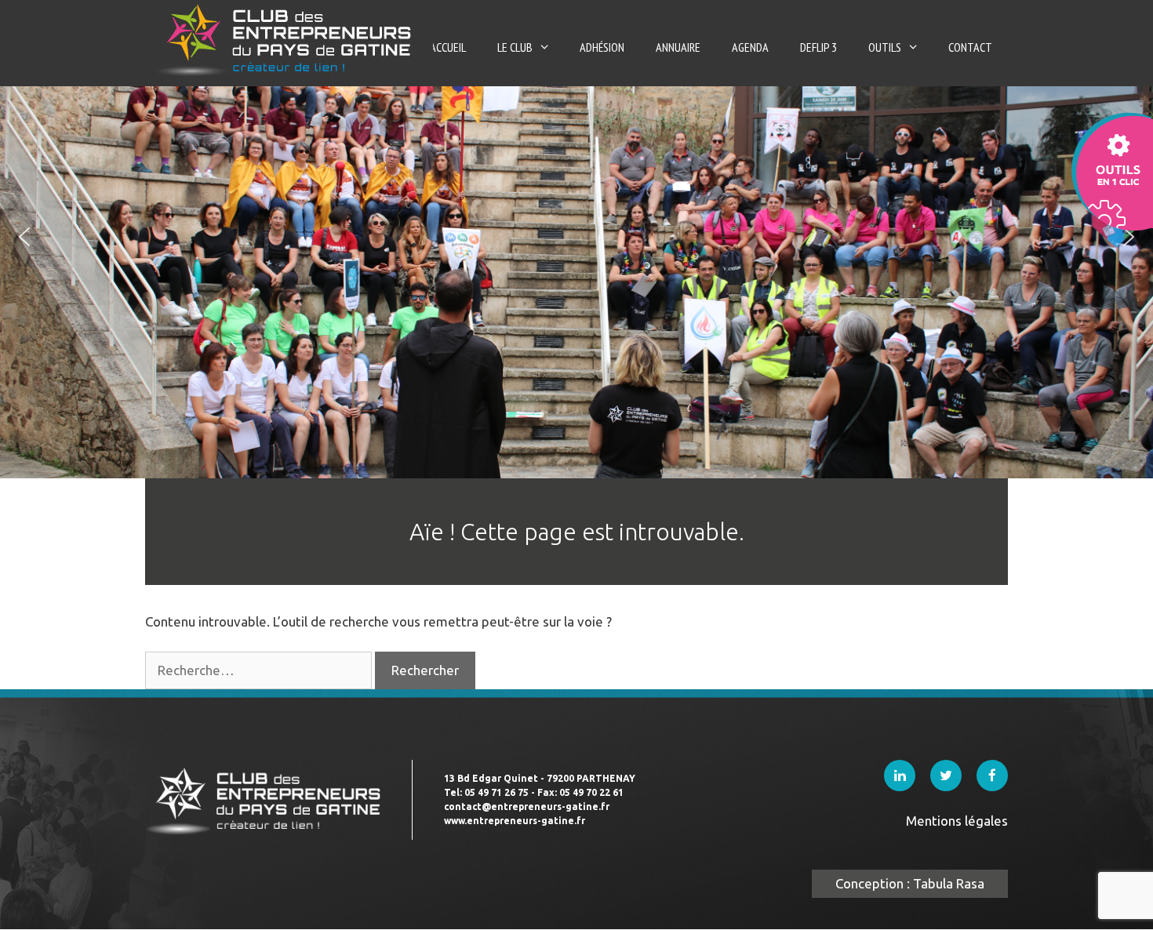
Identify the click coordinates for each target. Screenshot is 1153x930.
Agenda (750, 47)
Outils (884, 47)
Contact (970, 47)
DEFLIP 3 (818, 47)
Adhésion (602, 47)
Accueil (448, 47)
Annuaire (678, 47)
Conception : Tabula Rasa (909, 883)
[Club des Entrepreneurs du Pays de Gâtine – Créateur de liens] (289, 38)
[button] (24, 236)
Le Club (515, 47)
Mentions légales (957, 820)
